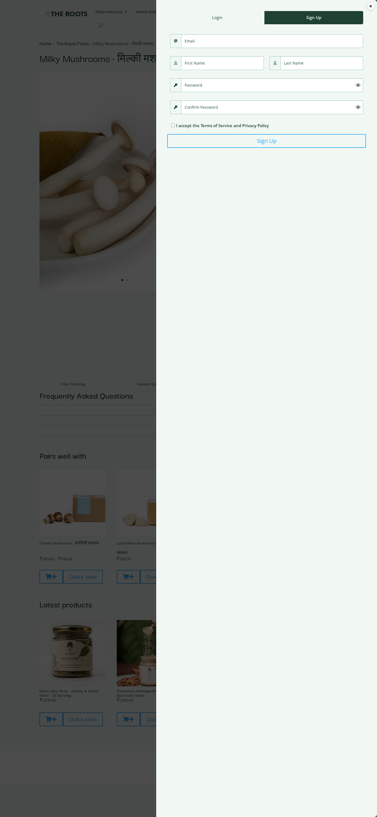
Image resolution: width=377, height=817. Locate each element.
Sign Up (267, 141)
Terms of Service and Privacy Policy (235, 125)
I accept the (222, 125)
